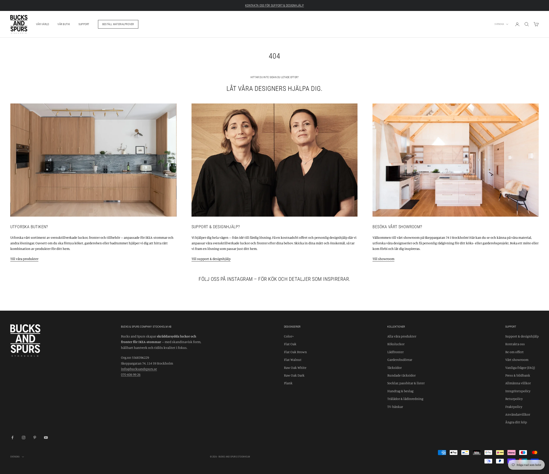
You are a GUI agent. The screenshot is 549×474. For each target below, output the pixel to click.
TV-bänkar (395, 406)
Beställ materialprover (118, 24)
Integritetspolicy (518, 391)
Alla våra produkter (401, 336)
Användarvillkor (517, 414)
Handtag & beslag (400, 391)
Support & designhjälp (522, 336)
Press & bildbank (517, 375)
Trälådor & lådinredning (405, 399)
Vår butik (63, 24)
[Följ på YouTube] (46, 437)
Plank (288, 383)
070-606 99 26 (130, 374)
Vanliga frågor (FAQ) (520, 367)
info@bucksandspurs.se (139, 369)
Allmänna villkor (518, 383)
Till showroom (383, 259)
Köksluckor (395, 344)
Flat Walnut (293, 359)
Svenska (499, 24)
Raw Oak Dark (294, 375)
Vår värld (42, 24)
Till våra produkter (24, 259)
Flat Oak (290, 344)
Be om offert (514, 352)
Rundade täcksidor (401, 375)
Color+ (289, 336)
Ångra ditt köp (516, 422)
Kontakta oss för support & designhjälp (274, 5)
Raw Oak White (295, 367)
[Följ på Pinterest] (35, 437)
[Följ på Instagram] (23, 437)
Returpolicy (514, 399)
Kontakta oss (515, 344)
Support (83, 24)
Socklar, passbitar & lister (406, 383)
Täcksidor (394, 367)
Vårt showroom (516, 359)
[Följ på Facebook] (12, 437)
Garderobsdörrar (399, 359)
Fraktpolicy (513, 406)
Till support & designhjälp (211, 259)
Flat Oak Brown (295, 352)
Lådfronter (395, 352)
